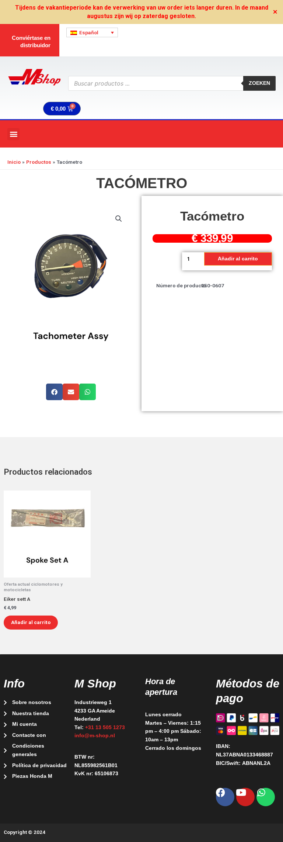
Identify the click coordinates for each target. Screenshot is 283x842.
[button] (13, 134)
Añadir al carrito (238, 258)
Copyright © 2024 (24, 832)
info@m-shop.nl (94, 735)
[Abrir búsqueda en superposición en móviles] (172, 83)
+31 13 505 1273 (105, 727)
